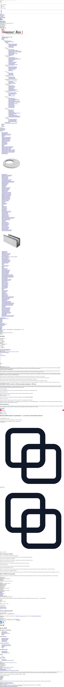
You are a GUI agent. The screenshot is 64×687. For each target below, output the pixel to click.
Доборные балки (11, 60)
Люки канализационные (12, 92)
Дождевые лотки (4, 640)
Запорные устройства (12, 95)
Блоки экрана (11, 110)
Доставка (3, 124)
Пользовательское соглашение (14, 670)
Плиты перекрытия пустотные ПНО (14, 101)
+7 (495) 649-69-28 (5, 667)
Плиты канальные (11, 102)
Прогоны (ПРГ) (11, 70)
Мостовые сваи (11, 74)
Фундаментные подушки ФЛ (13, 121)
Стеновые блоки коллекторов (13, 64)
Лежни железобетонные (12, 83)
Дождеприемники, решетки (13, 93)
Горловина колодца (11, 52)
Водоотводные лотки (12, 87)
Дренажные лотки (11, 88)
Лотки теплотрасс (11, 85)
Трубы (3, 656)
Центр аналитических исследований (5, 385)
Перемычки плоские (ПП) (12, 67)
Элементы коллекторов (12, 62)
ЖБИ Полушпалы (4, 631)
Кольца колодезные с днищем (13, 50)
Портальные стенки (12, 112)
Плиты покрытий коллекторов (13, 58)
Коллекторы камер (4, 632)
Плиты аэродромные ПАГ (6, 652)
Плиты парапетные (11, 106)
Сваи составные (11, 73)
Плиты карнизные (11, 107)
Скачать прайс (2, 27)
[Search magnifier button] (1, 1)
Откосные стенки (11, 111)
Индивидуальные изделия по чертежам (11, 123)
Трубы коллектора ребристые (13, 115)
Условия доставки (8, 349)
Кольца (3, 634)
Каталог (3, 38)
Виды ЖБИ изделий (5, 37)
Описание (1, 369)
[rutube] (3, 626)
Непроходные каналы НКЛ (13, 89)
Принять (1, 682)
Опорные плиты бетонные (13, 45)
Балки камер (10, 61)
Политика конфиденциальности (5, 670)
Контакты (3, 126)
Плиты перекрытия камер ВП (13, 103)
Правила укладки (10, 369)
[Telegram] (3, 623)
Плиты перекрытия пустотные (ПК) (14, 99)
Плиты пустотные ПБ (12, 100)
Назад (8, 43)
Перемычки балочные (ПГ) (13, 68)
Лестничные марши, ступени (6, 645)
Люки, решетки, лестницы (6, 633)
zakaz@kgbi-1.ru (2, 14)
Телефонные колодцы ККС (13, 44)
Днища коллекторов (12, 57)
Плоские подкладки (12, 82)
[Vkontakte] (1, 626)
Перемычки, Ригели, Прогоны (6, 644)
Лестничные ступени (12, 77)
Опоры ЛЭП (10, 81)
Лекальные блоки (11, 114)
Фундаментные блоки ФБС (13, 119)
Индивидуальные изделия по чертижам (7, 660)
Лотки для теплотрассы (5, 638)
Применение (5, 369)
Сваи (2, 647)
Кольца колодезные (11, 49)
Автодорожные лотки (12, 90)
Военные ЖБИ (7, 122)
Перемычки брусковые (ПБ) (13, 66)
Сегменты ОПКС (11, 47)
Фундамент (3, 646)
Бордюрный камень (5, 651)
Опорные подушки (11, 63)
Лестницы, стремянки (12, 94)
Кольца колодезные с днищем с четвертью (15, 51)
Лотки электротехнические (13, 80)
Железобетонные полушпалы (9, 41)
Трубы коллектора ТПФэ (12, 113)
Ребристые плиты (11, 104)
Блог (2, 125)
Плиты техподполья (12, 105)
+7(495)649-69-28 (2, 128)
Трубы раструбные (11, 109)
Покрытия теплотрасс (12, 86)
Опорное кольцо (11, 46)
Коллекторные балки (12, 59)
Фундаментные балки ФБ (12, 120)
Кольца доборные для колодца (13, 53)
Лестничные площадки (12, 78)
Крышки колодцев (11, 54)
